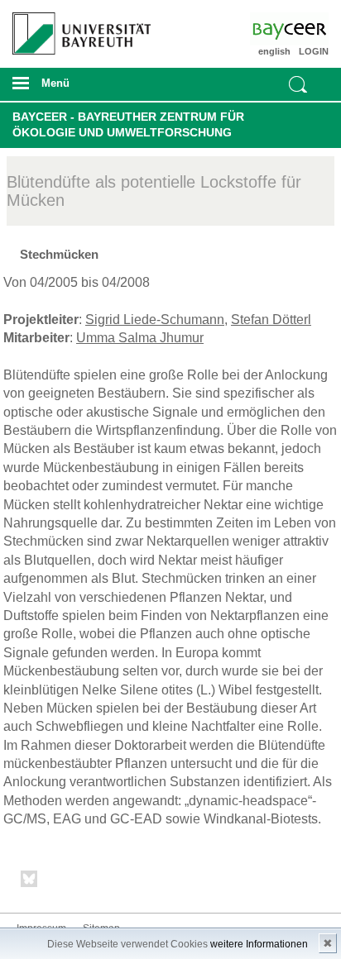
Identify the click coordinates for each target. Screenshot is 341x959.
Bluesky (30, 882)
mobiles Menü (75, 88)
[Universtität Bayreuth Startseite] (76, 27)
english (274, 51)
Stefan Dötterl (271, 320)
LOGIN (314, 51)
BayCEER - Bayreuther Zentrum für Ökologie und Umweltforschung (128, 125)
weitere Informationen (259, 944)
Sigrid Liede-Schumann (154, 320)
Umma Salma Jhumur (140, 338)
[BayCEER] (303, 28)
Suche (298, 84)
